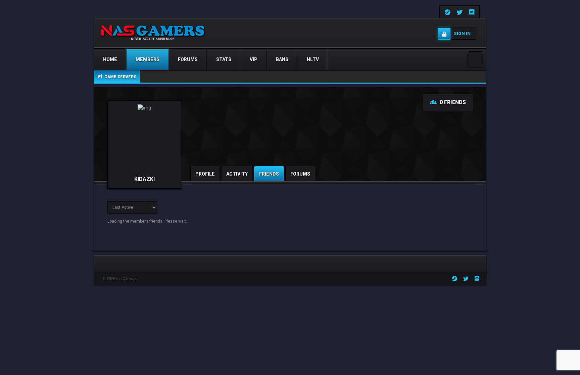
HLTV (313, 59)
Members (147, 59)
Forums (188, 59)
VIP (253, 59)
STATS (223, 59)
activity (237, 174)
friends (269, 174)
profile (205, 174)
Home (110, 59)
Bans (282, 59)
